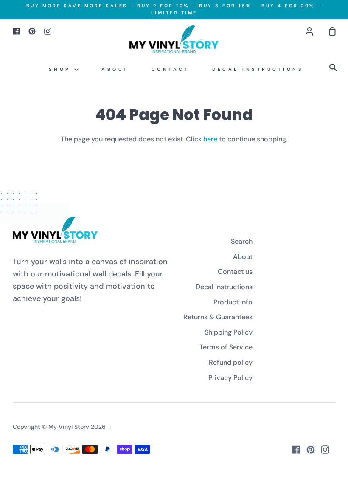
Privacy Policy (230, 377)
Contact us (235, 271)
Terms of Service (226, 347)
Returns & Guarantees (218, 316)
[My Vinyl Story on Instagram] (325, 449)
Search (242, 241)
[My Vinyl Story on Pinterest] (310, 449)
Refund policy (231, 362)
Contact (171, 69)
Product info (233, 302)
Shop (62, 69)
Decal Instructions (257, 69)
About (115, 69)
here (210, 139)
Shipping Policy (229, 332)
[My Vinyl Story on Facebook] (296, 449)
